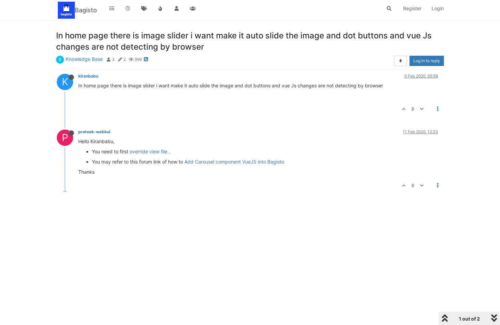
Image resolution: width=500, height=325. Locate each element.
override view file (148, 151)
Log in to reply (426, 60)
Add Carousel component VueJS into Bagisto (234, 162)
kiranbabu (88, 76)
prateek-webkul (94, 131)
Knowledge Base (84, 59)
